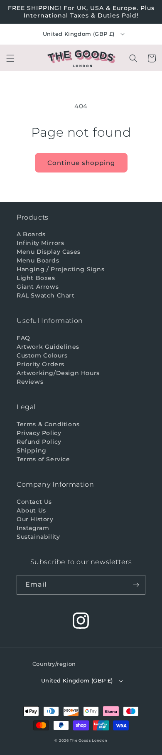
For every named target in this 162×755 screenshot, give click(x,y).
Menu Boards (38, 260)
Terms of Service (43, 459)
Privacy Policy (39, 433)
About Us (31, 510)
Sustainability (38, 536)
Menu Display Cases (49, 251)
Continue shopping (81, 163)
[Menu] (10, 58)
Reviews (30, 381)
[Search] (133, 58)
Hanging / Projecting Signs (61, 269)
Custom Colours (42, 355)
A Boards (31, 234)
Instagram (33, 528)
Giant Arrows (38, 286)
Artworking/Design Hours (58, 373)
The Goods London (88, 740)
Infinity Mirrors (40, 243)
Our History (35, 519)
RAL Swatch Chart (46, 295)
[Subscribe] (136, 585)
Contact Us (34, 501)
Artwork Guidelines (48, 346)
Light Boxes (36, 278)
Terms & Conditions (48, 424)
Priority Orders (40, 364)
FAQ (23, 338)
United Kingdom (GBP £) (79, 33)
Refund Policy (39, 441)
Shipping (32, 450)
